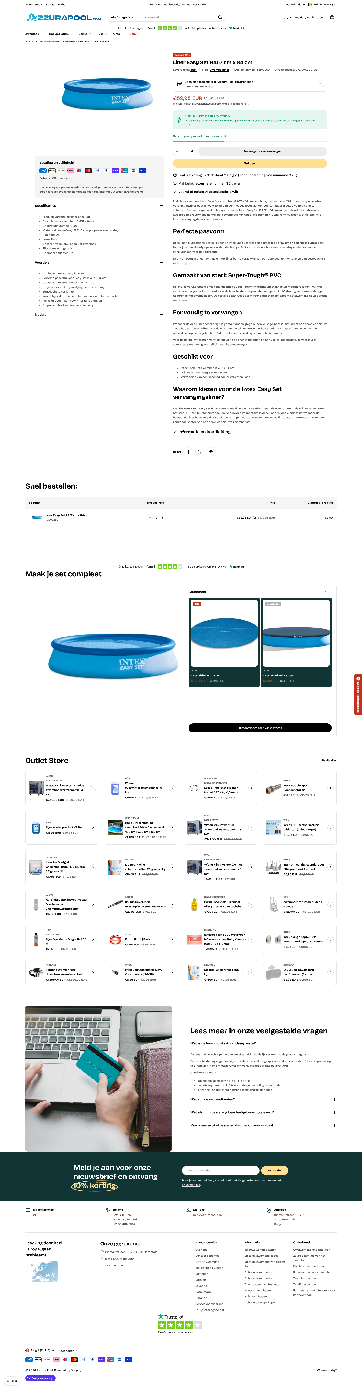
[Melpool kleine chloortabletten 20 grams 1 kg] (115, 867)
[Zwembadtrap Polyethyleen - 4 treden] (273, 904)
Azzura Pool (212, 778)
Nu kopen (250, 163)
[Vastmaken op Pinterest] (211, 451)
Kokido (129, 897)
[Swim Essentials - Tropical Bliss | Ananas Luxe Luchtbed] (194, 904)
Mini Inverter (54, 780)
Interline (51, 857)
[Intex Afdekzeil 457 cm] (296, 633)
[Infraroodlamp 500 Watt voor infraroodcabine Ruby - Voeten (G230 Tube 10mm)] (194, 939)
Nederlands (293, 4)
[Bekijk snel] (252, 608)
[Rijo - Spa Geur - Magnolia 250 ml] (36, 939)
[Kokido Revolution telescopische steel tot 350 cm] (115, 904)
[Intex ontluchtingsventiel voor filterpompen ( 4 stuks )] (273, 867)
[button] (358, 694)
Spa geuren (53, 934)
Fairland (51, 965)
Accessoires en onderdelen (46, 42)
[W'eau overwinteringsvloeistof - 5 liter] (115, 788)
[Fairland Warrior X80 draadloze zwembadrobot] (36, 972)
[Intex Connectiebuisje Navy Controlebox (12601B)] (115, 972)
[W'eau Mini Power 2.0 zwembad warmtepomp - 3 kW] (194, 827)
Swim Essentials (214, 897)
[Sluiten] (322, 115)
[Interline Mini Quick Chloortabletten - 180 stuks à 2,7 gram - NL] (36, 867)
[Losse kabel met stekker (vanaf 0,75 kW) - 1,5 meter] (194, 788)
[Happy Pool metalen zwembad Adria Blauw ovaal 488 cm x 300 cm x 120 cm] (115, 827)
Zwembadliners (70, 42)
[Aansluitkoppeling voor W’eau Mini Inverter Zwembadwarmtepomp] (36, 904)
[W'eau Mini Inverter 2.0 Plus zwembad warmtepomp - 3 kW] (194, 867)
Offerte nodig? (327, 1370)
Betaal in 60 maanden (54, 178)
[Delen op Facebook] (188, 451)
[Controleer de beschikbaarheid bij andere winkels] (321, 84)
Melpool (130, 859)
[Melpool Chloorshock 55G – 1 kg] (194, 972)
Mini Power (211, 820)
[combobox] (166, 17)
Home (28, 42)
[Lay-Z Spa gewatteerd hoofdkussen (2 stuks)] (273, 972)
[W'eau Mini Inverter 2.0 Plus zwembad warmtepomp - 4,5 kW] (36, 788)
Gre (285, 897)
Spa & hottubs (55, 4)
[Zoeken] (220, 17)
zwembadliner (219, 69)
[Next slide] (331, 592)
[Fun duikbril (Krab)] (115, 939)
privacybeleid (191, 1185)
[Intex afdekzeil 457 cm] (224, 633)
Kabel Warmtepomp (216, 782)
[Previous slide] (326, 592)
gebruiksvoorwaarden (257, 1180)
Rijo (48, 822)
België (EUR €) (323, 4)
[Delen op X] (199, 451)
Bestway (288, 965)
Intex (193, 69)
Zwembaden (33, 4)
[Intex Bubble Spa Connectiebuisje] (273, 788)
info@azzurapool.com (120, 1258)
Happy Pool (132, 818)
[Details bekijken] (93, 788)
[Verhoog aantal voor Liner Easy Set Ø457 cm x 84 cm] (162, 517)
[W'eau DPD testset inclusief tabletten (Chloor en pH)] (273, 827)
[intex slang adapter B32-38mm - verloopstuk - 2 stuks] (273, 939)
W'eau (49, 776)
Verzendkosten (205, 103)
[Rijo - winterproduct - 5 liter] (36, 827)
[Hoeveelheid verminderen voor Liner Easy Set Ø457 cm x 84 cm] (150, 517)
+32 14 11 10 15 (114, 1265)
